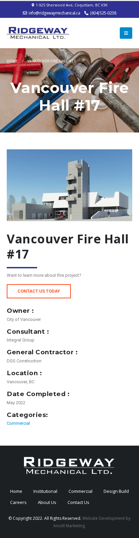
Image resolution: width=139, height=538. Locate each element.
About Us (47, 502)
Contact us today (39, 291)
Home (16, 491)
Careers (18, 502)
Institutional (45, 491)
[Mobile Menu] (126, 33)
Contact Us (78, 502)
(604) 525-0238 (103, 13)
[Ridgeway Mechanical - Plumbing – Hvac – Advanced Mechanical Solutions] (38, 33)
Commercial (18, 423)
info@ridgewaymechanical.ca (54, 13)
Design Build (116, 491)
